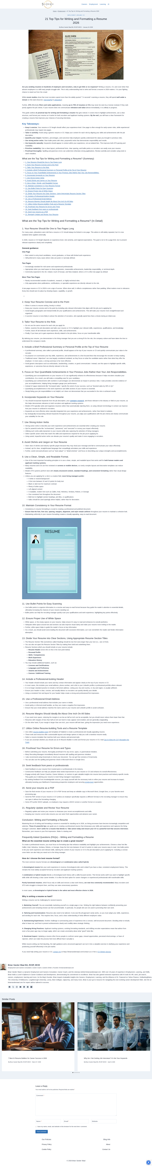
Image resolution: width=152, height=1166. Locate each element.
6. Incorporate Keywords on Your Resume (40, 175)
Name (39, 1121)
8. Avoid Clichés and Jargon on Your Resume (41, 180)
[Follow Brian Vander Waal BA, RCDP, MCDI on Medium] (31, 987)
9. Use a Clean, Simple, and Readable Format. (41, 183)
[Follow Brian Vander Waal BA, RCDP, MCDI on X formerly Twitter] (13, 987)
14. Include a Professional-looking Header (40, 196)
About (108, 1144)
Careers (84, 4)
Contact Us (106, 1149)
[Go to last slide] (4, 1037)
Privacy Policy (47, 1144)
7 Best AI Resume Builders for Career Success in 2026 (27, 1058)
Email (66, 1121)
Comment (40, 1095)
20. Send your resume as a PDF (36, 212)
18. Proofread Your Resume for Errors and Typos (42, 207)
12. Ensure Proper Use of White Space (39, 191)
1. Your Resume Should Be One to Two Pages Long (43, 162)
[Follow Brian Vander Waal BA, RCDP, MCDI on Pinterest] (27, 987)
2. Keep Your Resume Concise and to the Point (41, 165)
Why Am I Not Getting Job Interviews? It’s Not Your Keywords (105, 1058)
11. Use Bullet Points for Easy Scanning (39, 188)
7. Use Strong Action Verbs (34, 178)
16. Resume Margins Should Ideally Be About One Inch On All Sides (49, 201)
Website (95, 1121)
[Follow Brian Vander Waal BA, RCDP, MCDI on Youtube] (20, 987)
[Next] (147, 1037)
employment (89, 782)
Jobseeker (57, 100)
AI (108, 4)
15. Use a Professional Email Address (38, 199)
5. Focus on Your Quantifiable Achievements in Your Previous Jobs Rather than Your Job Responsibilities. (62, 173)
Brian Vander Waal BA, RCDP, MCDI (71, 27)
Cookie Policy (46, 1149)
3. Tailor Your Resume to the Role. (37, 167)
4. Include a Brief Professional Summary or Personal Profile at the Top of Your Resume (55, 170)
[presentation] (38, 1026)
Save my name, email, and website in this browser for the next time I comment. (62, 1126)
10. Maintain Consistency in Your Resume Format (42, 186)
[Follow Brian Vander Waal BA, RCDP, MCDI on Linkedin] (24, 987)
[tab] (72, 1072)
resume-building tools (40, 732)
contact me (57, 952)
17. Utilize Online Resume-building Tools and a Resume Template (48, 204)
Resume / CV (81, 15)
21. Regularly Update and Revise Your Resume (41, 214)
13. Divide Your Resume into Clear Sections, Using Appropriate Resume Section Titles (55, 193)
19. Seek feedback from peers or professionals (41, 209)
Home (54, 11)
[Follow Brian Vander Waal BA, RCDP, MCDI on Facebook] (9, 987)
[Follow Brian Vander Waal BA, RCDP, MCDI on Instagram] (16, 987)
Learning (103, 4)
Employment (93, 4)
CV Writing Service (104, 952)
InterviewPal (48, 100)
